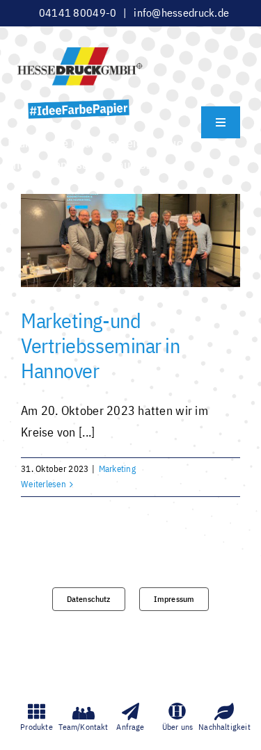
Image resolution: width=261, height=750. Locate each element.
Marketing (117, 469)
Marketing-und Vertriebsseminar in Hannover (100, 345)
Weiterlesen (43, 484)
